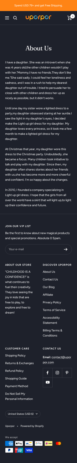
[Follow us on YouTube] (47, 382)
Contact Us (50, 279)
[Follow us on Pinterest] (67, 373)
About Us (49, 272)
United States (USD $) (21, 413)
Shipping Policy (15, 355)
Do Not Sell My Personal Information (19, 396)
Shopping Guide (16, 378)
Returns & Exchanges (19, 363)
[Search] (15, 18)
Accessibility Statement (51, 320)
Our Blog (49, 287)
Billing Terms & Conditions (52, 333)
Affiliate (48, 295)
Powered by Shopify (32, 426)
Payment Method (16, 386)
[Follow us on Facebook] (47, 373)
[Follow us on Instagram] (57, 373)
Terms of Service (54, 310)
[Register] (66, 249)
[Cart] (69, 18)
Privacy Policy (52, 302)
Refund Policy (14, 371)
